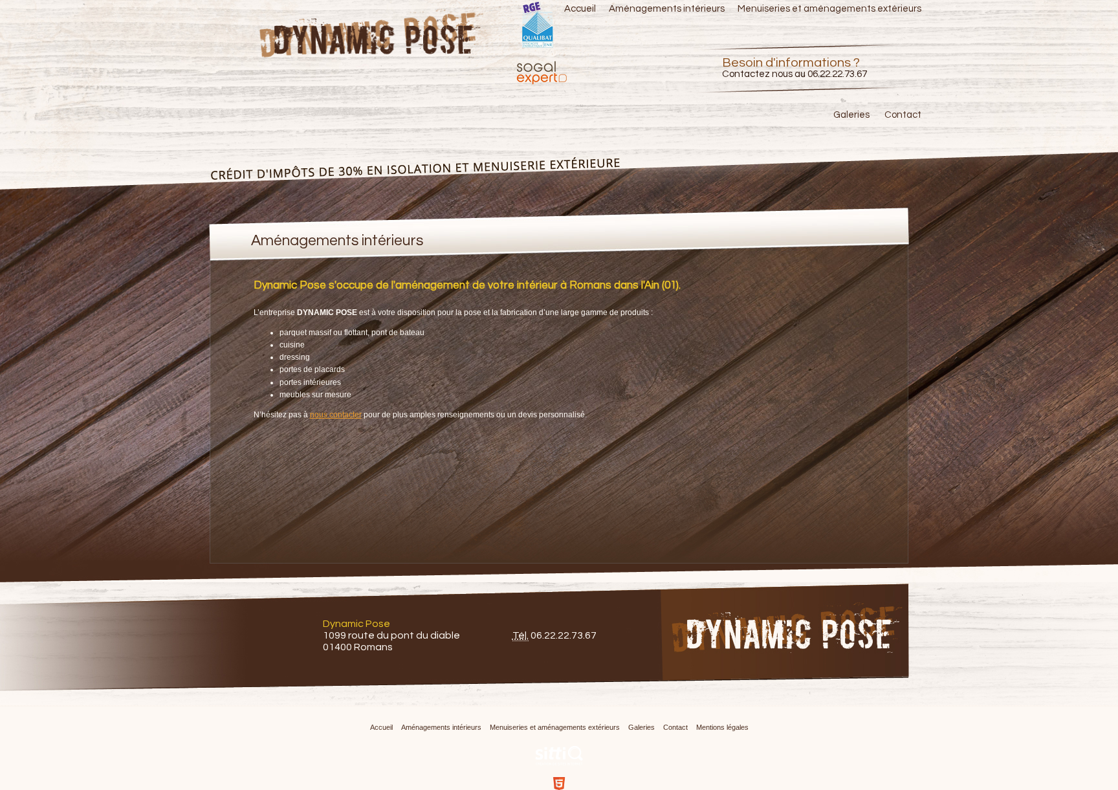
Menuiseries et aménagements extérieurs (829, 9)
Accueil (580, 9)
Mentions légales (722, 727)
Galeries (851, 115)
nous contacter (336, 414)
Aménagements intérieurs (667, 9)
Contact (902, 115)
